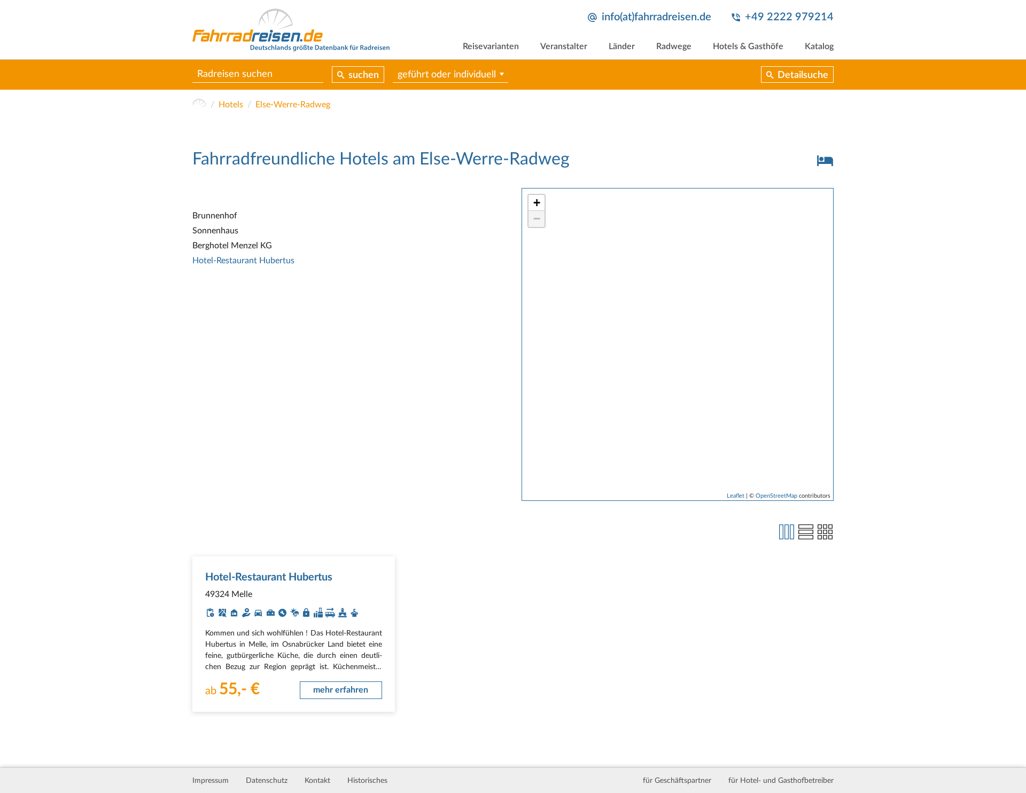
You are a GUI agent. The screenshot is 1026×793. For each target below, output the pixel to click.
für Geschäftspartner (677, 780)
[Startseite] (199, 104)
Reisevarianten (491, 46)
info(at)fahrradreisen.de (656, 17)
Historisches (367, 780)
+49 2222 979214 (789, 17)
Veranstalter (563, 46)
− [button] (536, 218)
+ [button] (536, 202)
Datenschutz (266, 780)
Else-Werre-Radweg (292, 104)
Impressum (210, 780)
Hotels (231, 104)
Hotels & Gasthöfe (748, 46)
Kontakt (317, 780)
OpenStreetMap (776, 496)
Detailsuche (803, 75)
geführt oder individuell (447, 75)
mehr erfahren (340, 690)
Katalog (819, 46)
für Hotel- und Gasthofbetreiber (781, 780)
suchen (363, 75)
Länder (622, 46)
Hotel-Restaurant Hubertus (243, 260)
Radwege (673, 46)
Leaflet (735, 496)
